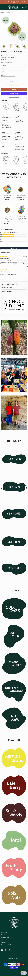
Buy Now (14, 89)
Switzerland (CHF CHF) (13, 958)
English (13, 961)
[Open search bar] (23, 7)
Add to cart (14, 85)
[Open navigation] (2, 7)
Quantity (3, 75)
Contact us (3, 934)
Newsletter (3, 939)
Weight (3, 68)
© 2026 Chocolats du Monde (9, 972)
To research (4, 932)
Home (2, 12)
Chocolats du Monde (8, 55)
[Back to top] (14, 913)
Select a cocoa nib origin (6, 62)
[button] (4, 46)
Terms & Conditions (5, 937)
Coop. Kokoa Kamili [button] (6, 291)
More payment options (14, 97)
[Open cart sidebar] (26, 7)
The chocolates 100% (6, 944)
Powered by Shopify (20, 972)
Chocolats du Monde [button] (7, 287)
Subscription (4, 942)
